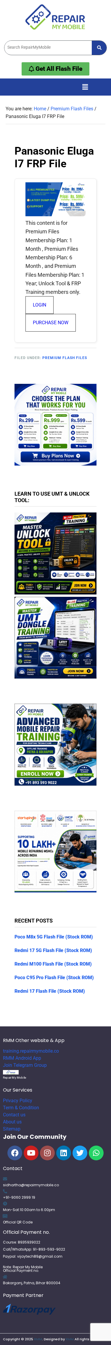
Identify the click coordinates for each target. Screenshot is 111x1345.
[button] (85, 87)
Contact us (14, 1115)
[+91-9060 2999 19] (5, 1191)
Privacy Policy (17, 1100)
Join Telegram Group (25, 1065)
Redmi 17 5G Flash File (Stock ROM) (53, 950)
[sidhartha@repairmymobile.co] (5, 1179)
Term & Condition (21, 1107)
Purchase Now (50, 322)
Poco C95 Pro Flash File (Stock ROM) (54, 977)
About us (12, 1122)
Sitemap (11, 1129)
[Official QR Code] (5, 1216)
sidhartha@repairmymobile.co (31, 1184)
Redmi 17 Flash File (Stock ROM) (50, 991)
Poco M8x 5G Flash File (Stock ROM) (54, 937)
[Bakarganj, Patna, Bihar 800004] (5, 1277)
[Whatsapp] (96, 1153)
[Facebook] (14, 1153)
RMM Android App (22, 1058)
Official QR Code (18, 1222)
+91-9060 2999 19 (19, 1197)
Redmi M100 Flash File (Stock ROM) (53, 964)
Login (39, 305)
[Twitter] (80, 1153)
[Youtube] (31, 1153)
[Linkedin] (63, 1153)
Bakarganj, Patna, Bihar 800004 (31, 1282)
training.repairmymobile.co (31, 1051)
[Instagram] (47, 1153)
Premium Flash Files (64, 358)
